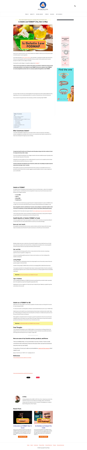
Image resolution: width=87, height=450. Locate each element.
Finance (54, 445)
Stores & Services (60, 445)
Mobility (32, 14)
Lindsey (24, 396)
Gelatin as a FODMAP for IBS (19, 124)
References (17, 127)
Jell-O (23, 57)
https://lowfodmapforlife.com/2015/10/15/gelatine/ (23, 373)
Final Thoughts (17, 126)
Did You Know (59, 14)
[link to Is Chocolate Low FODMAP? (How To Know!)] (22, 417)
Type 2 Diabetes (18, 123)
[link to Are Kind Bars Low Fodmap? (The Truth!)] (43, 417)
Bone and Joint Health (19, 120)
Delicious (52, 14)
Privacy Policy (41, 445)
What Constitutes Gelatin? (19, 116)
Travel (26, 14)
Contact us (36, 445)
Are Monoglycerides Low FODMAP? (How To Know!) (29, 323)
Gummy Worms (28, 57)
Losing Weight (18, 122)
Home (28, 445)
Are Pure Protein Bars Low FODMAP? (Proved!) (29, 274)
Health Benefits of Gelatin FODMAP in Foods (22, 119)
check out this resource (44, 348)
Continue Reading (22, 436)
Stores (46, 14)
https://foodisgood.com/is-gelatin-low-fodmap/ (22, 357)
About (31, 445)
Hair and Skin (18, 121)
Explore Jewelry (39, 14)
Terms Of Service (48, 445)
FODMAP (37, 63)
